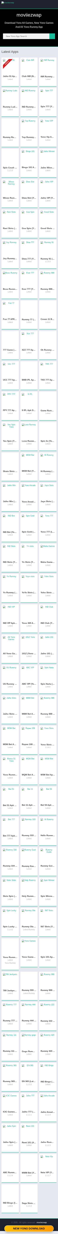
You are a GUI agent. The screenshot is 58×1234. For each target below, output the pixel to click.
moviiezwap (42, 1222)
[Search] (52, 36)
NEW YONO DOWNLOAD (29, 1228)
